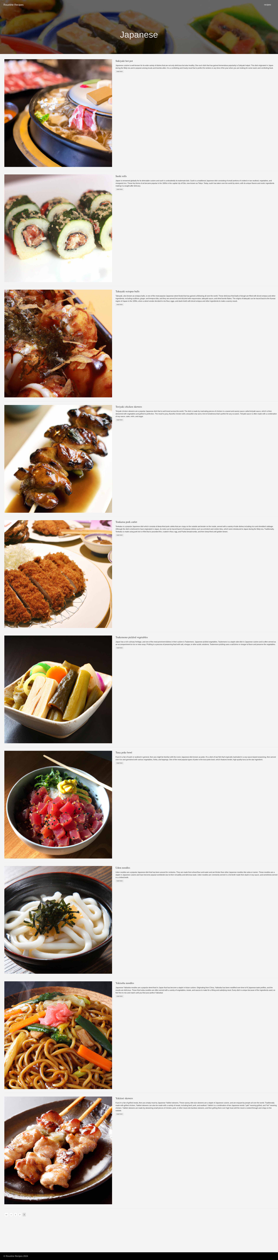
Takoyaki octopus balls (127, 291)
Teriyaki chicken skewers (129, 406)
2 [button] (19, 1214)
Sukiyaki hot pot (124, 61)
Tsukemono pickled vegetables (132, 637)
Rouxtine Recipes (13, 4)
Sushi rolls (121, 176)
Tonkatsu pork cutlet (126, 522)
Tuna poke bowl (124, 752)
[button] (6, 1214)
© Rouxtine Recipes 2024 (15, 1256)
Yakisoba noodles (125, 983)
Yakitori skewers (124, 1098)
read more (120, 71)
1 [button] (15, 1214)
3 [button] (24, 1214)
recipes (267, 4)
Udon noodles (123, 867)
